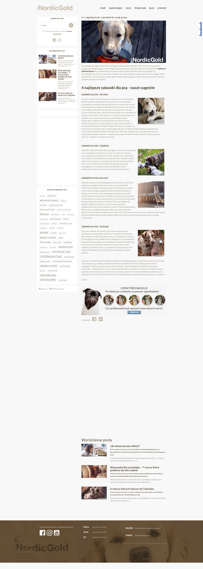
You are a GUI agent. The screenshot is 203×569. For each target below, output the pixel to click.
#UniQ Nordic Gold (139, 452)
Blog (151, 8)
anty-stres (43, 205)
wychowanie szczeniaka (62, 261)
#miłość (145, 449)
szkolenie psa (65, 246)
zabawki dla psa (65, 266)
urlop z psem (69, 257)
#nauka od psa (140, 492)
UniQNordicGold (50, 256)
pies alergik (52, 228)
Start (103, 8)
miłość (65, 219)
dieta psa (44, 214)
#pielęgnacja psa (153, 449)
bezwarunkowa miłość (47, 210)
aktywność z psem (49, 200)
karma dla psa (55, 219)
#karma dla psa (140, 473)
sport (60, 238)
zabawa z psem (48, 265)
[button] (95, 527)
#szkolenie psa (127, 452)
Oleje (128, 8)
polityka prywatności (48, 527)
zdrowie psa (48, 275)
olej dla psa (54, 223)
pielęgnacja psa (43, 228)
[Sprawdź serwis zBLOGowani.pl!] (56, 289)
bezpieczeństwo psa (56, 205)
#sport (119, 452)
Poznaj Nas (140, 8)
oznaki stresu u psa (65, 223)
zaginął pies (42, 270)
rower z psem (62, 233)
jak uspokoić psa (43, 219)
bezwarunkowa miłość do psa (64, 209)
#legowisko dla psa (152, 473)
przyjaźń (54, 233)
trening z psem (44, 252)
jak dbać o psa (70, 214)
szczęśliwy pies (43, 247)
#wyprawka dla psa (141, 476)
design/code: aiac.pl (158, 543)
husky (63, 214)
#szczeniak (118, 476)
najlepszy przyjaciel (44, 223)
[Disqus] (123, 353)
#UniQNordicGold (152, 452)
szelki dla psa (53, 247)
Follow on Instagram (58, 127)
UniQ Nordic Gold (61, 251)
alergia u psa (63, 200)
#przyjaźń (113, 452)
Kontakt (162, 8)
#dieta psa (139, 449)
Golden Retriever (55, 214)
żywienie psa (62, 280)
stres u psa (45, 242)
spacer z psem (48, 237)
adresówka (42, 196)
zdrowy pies (48, 279)
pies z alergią (60, 228)
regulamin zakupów (65, 527)
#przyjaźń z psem (151, 492)
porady (44, 232)
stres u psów (57, 242)
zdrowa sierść (52, 271)
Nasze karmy (115, 8)
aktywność (51, 196)
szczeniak (68, 242)
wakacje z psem (45, 261)
